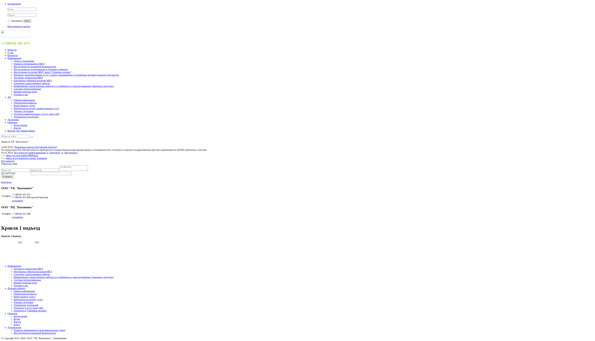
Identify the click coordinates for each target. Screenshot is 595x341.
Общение (12, 122)
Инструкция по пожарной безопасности (35, 66)
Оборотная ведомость (25, 103)
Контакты (12, 55)
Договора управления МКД (28, 77)
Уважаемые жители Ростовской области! (35, 147)
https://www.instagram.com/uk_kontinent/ (26, 158)
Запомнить (17, 21)
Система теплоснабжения (27, 89)
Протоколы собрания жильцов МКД (33, 80)
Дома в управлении (24, 61)
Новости (12, 50)
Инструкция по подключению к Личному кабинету (41, 69)
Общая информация (24, 100)
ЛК (9, 97)
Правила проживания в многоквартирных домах (39, 330)
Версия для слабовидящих (21, 130)
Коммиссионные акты (25, 91)
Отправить (7, 177)
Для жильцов (14, 327)
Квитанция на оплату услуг (28, 299)
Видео (17, 319)
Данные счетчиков (23, 111)
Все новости (7, 161)
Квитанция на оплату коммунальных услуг (36, 108)
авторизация (14, 3)
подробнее (17, 200)
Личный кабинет (16, 288)
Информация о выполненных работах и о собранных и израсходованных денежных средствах (64, 86)
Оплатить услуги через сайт (28, 308)
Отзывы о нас (21, 94)
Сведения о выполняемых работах (32, 83)
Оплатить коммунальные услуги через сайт (37, 114)
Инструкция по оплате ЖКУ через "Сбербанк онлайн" (42, 72)
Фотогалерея (20, 125)
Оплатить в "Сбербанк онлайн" (30, 310)
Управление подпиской (26, 117)
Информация (14, 58)
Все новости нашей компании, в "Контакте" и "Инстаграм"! (46, 152)
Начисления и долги (24, 105)
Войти (27, 21)
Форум (17, 128)
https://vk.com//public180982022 (22, 155)
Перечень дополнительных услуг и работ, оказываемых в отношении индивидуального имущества (66, 75)
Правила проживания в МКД (29, 63)
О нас (10, 52)
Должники (13, 119)
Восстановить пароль (18, 26)
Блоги (17, 324)
